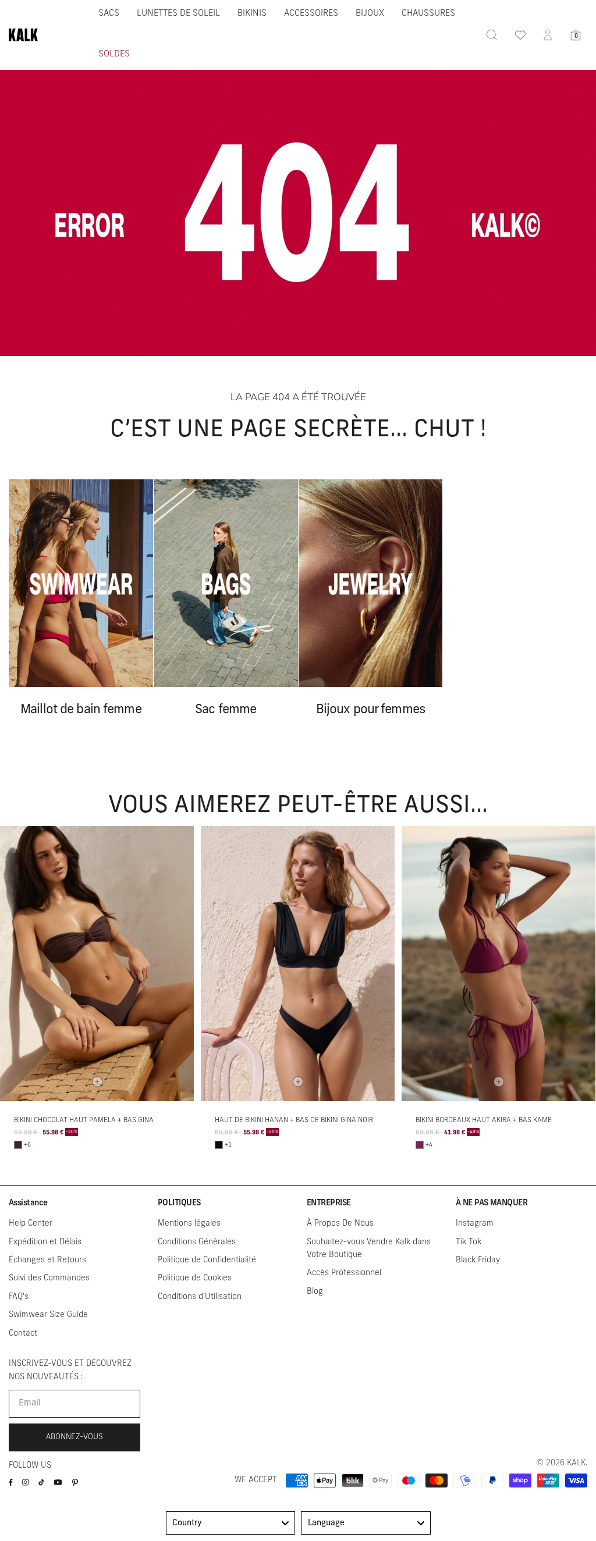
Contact (23, 1333)
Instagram (475, 1223)
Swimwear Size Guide (48, 1315)
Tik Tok (468, 1242)
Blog (315, 1291)
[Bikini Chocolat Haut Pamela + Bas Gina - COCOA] (18, 1145)
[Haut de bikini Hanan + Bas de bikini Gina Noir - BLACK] (219, 1145)
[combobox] (231, 1523)
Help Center (30, 1223)
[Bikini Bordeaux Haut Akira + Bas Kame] (498, 964)
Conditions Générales (197, 1242)
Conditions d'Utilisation (200, 1297)
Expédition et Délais (45, 1242)
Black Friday (478, 1260)
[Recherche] (491, 35)
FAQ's (19, 1297)
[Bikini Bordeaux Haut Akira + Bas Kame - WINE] (420, 1145)
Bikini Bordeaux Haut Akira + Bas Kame (484, 1120)
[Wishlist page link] (520, 35)
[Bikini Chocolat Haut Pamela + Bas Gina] (97, 964)
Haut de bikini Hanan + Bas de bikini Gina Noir (294, 1120)
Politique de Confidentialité (207, 1260)
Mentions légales (189, 1223)
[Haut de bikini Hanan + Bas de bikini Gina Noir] (298, 964)
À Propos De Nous (340, 1223)
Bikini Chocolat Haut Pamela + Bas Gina (84, 1120)
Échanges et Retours (47, 1260)
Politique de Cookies (195, 1278)
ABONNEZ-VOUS (74, 1437)
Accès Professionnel (344, 1273)
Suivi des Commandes (49, 1278)
